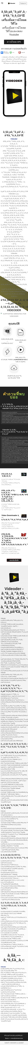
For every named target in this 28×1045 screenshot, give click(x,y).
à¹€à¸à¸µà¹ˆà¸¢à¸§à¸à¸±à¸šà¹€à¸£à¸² (13, 1035)
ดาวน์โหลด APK (14, 42)
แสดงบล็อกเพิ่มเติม (14, 560)
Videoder (14, 139)
